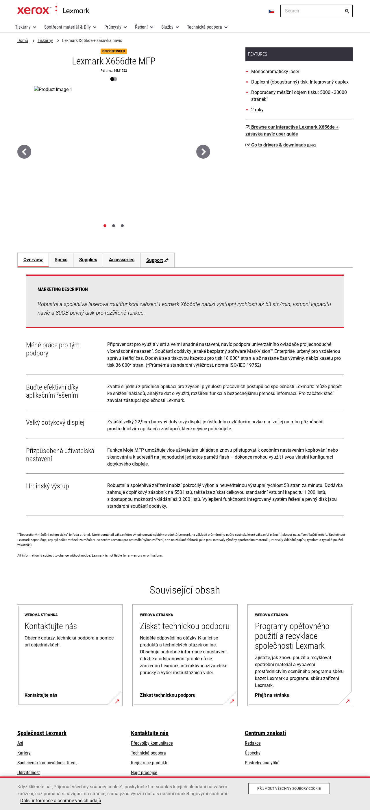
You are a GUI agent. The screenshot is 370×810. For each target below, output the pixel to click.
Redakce (253, 743)
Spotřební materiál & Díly (67, 27)
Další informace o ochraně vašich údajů (60, 800)
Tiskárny (23, 27)
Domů (53, 9)
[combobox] (316, 11)
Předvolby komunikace (152, 743)
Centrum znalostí (265, 733)
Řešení (141, 27)
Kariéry (24, 753)
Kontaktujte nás (150, 733)
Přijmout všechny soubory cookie (289, 789)
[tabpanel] (185, 396)
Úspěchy (252, 753)
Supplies (88, 259)
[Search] (347, 11)
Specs (61, 259)
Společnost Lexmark (41, 733)
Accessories (121, 259)
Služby (167, 27)
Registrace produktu (150, 762)
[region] (185, 793)
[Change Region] (272, 11)
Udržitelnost (28, 772)
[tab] (104, 225)
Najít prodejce (144, 772)
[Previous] (24, 152)
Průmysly (112, 27)
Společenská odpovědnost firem (47, 762)
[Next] (203, 152)
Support (154, 260)
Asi (20, 743)
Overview (33, 259)
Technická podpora (204, 27)
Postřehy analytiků (262, 762)
